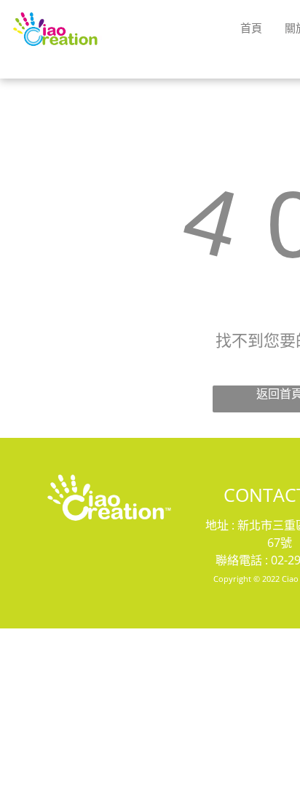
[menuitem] (251, 27)
